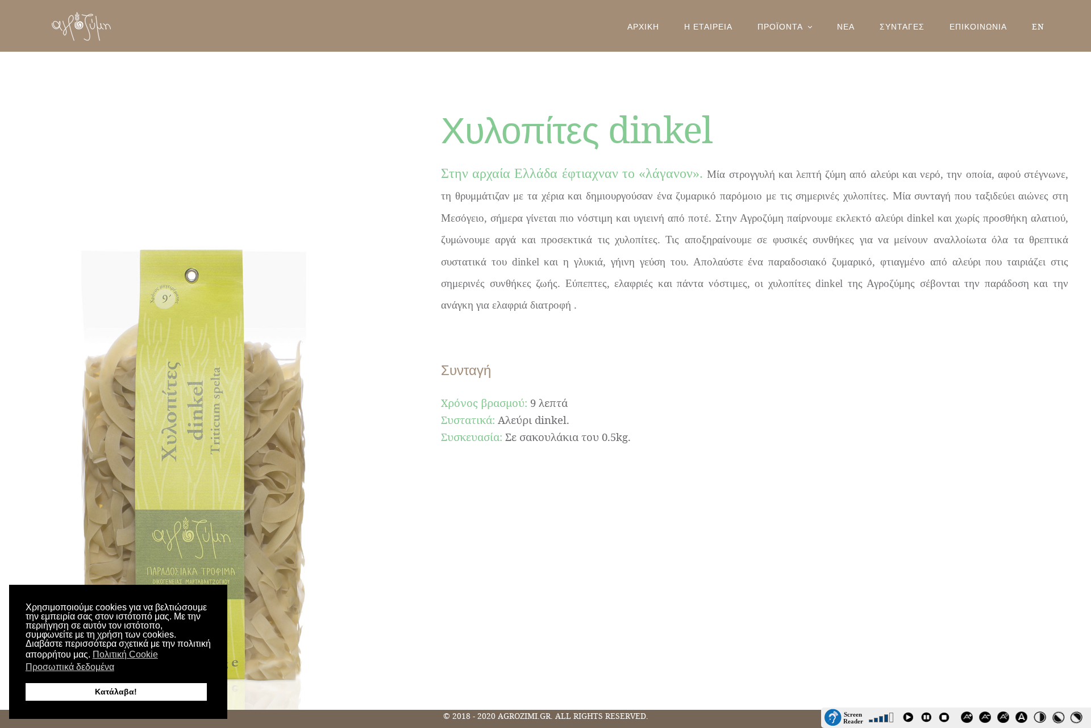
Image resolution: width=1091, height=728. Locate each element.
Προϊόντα (780, 26)
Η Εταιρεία (708, 26)
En (1038, 26)
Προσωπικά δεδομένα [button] (70, 667)
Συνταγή (466, 369)
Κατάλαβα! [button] (116, 691)
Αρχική (643, 26)
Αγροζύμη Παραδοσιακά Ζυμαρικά (81, 26)
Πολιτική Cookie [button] (125, 654)
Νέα (846, 26)
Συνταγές (902, 26)
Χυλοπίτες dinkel (577, 129)
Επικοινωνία (978, 26)
